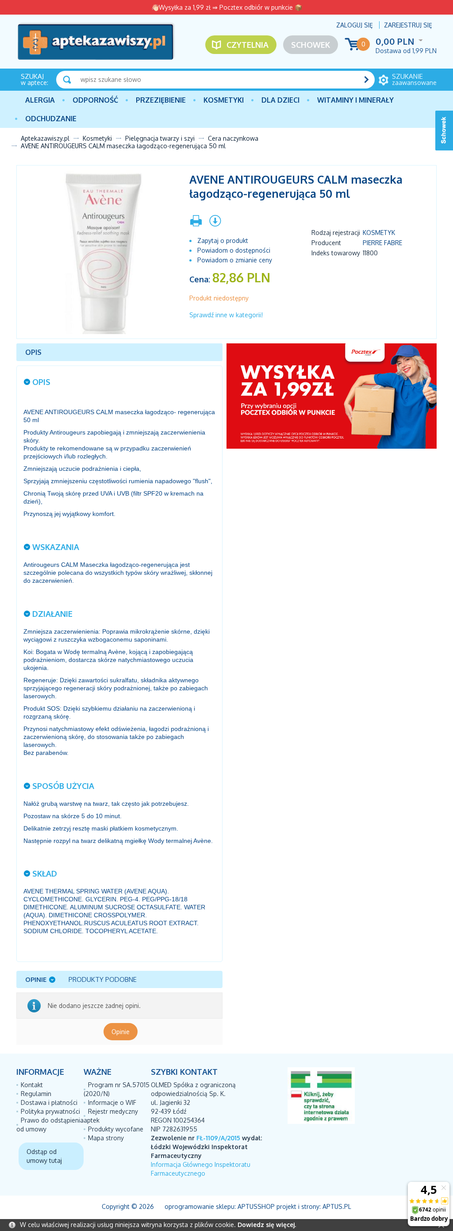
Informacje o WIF (112, 1102)
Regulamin (36, 1093)
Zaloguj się (354, 25)
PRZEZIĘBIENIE (161, 100)
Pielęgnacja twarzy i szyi (160, 138)
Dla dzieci (280, 100)
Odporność (95, 100)
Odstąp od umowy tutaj (44, 1156)
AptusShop (256, 1206)
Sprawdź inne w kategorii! (226, 315)
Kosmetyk (379, 232)
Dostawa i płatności (49, 1102)
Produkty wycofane (115, 1129)
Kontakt (32, 1085)
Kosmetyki (223, 100)
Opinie (120, 1031)
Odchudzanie (51, 118)
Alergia (40, 100)
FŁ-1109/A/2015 (218, 1138)
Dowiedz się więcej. (267, 1224)
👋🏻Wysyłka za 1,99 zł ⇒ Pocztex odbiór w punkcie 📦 (226, 7)
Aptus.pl (336, 1206)
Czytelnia (247, 45)
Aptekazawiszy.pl (45, 138)
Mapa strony (106, 1138)
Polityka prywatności (50, 1111)
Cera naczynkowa (233, 138)
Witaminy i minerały (355, 100)
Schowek (310, 45)
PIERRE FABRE (382, 242)
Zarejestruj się (408, 25)
